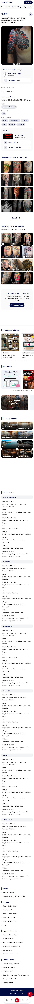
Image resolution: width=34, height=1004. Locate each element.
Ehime (17, 548)
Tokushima (5, 548)
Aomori (11, 504)
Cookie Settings (8, 983)
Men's (4, 124)
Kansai (4, 531)
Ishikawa (15, 520)
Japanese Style (14, 120)
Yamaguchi (5, 542)
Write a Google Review (10, 946)
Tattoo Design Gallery (14, 7)
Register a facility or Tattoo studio (14, 896)
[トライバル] (6, 206)
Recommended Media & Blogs (13, 942)
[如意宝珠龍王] (17, 180)
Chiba (24, 512)
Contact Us (7, 950)
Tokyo (29, 512)
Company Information (10, 979)
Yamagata (5, 506)
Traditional (20, 124)
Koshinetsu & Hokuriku (9, 517)
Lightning (25, 120)
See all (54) (16, 218)
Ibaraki (4, 512)
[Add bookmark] (3, 92)
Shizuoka (8, 528)
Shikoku (4, 545)
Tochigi (9, 512)
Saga (9, 554)
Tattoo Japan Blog (9, 917)
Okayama (16, 540)
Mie (17, 528)
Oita (27, 554)
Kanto (4, 509)
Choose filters (17, 305)
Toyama (9, 520)
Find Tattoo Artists (9, 910)
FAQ (4, 925)
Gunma (15, 512)
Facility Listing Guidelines (11, 963)
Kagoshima (12, 556)
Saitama (20, 512)
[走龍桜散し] (6, 193)
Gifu (3, 528)
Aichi (13, 528)
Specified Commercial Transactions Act (16, 975)
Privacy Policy (8, 971)
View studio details (14, 147)
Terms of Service (9, 967)
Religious (12, 124)
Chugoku (5, 537)
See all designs (13, 142)
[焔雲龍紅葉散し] (27, 167)
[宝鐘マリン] (17, 193)
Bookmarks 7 (9, 91)
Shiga (4, 534)
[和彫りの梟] (27, 180)
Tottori (4, 540)
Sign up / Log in (8, 892)
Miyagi (20, 504)
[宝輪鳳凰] (27, 193)
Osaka (13, 534)
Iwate (15, 504)
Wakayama (27, 534)
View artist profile (14, 80)
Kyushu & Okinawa (8, 551)
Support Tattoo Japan (10, 935)
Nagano (4, 523)
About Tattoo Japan (10, 914)
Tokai (4, 526)
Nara (22, 534)
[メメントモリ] (17, 206)
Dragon (4, 120)
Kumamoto (22, 554)
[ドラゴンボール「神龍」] (6, 167)
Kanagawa (5, 514)
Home (3, 7)
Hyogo (18, 534)
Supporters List (8, 938)
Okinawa (18, 556)
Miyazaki (4, 556)
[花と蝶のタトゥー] (6, 180)
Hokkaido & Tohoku (8, 501)
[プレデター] (27, 206)
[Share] (31, 14)
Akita (24, 504)
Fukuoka (4, 554)
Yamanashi (26, 520)
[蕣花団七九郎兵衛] (17, 167)
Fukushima (12, 506)
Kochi (21, 548)
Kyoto (8, 534)
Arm (3, 113)
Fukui (20, 520)
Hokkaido (5, 504)
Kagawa (12, 548)
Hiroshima (22, 540)
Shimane (9, 540)
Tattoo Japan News (9, 921)
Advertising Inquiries (9, 954)
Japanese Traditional (9, 107)
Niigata (4, 520)
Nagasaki (15, 554)
